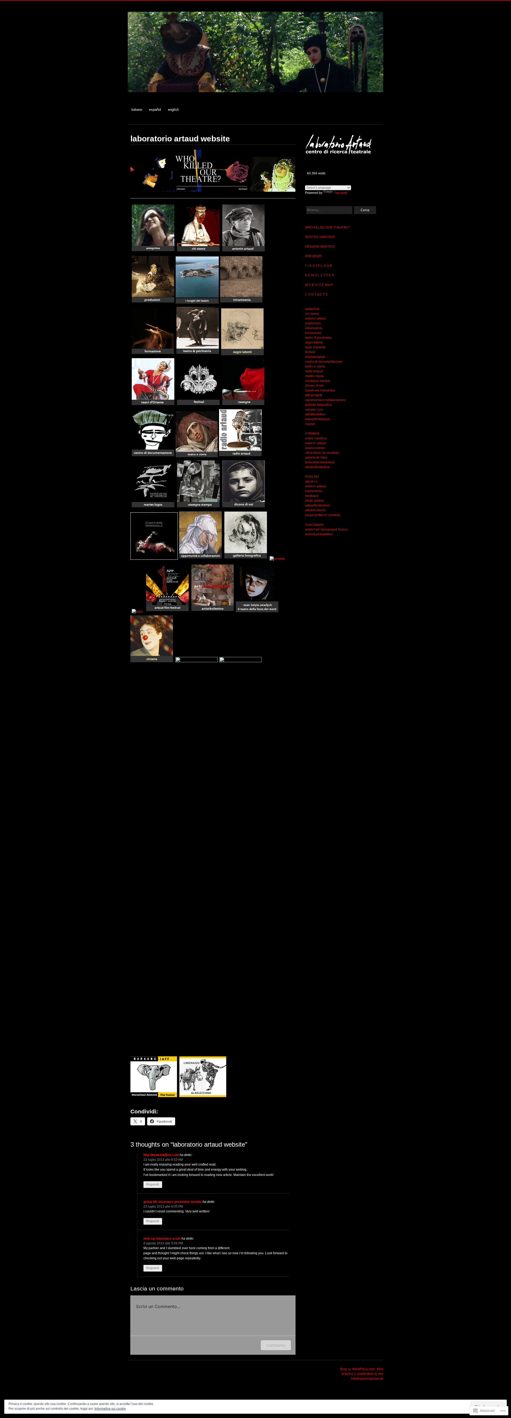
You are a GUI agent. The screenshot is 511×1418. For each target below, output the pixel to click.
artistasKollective (317, 467)
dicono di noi (314, 385)
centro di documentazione (324, 361)
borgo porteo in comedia (322, 515)
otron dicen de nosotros (322, 453)
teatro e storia (315, 366)
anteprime (312, 309)
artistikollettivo (315, 414)
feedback (311, 496)
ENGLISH (312, 477)
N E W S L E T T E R (319, 275)
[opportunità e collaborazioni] (200, 559)
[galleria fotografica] (245, 559)
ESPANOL (312, 433)
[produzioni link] (153, 303)
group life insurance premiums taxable (172, 1202)
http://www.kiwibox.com (161, 1155)
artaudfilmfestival (317, 419)
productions (313, 491)
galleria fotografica (318, 405)
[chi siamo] (198, 252)
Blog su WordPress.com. (358, 1369)
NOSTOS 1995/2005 (320, 237)
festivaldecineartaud (319, 462)
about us (311, 481)
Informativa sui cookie (110, 1409)
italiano (136, 110)
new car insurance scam (162, 1238)
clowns (310, 424)
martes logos (314, 376)
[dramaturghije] (243, 405)
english (173, 110)
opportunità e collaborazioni (325, 400)
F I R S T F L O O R (318, 266)
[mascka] (198, 405)
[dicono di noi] (243, 507)
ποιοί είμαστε (314, 524)
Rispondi (152, 1185)
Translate (340, 193)
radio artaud (314, 371)
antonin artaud (315, 318)
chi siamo (312, 314)
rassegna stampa (317, 381)
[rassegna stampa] (198, 507)
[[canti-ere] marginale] (154, 559)
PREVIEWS (313, 256)
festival (310, 352)
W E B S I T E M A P (319, 285)
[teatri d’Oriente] (153, 405)
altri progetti (313, 395)
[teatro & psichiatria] (197, 354)
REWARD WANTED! (320, 246)
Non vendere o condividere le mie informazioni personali (362, 1373)
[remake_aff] (277, 559)
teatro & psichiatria (318, 338)
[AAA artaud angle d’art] (137, 611)
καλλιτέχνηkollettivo (319, 534)
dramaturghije (315, 357)
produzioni (312, 323)
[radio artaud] (240, 456)
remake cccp (314, 409)
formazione (313, 333)
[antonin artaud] (243, 252)
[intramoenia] (241, 303)
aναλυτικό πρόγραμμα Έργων (326, 529)
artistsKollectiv (315, 510)
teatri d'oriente (315, 347)
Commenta (275, 1345)
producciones (315, 448)
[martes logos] (153, 507)
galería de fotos (316, 457)
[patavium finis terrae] (153, 1096)
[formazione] (152, 354)
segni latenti (314, 342)
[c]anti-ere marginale (320, 390)
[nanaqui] (153, 456)
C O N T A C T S (316, 294)
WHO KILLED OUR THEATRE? (327, 227)
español (155, 110)
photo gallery (314, 500)
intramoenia (313, 328)
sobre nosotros (316, 438)
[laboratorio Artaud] (255, 95)
